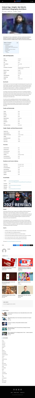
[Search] (32, 1)
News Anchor (4, 363)
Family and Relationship (9, 46)
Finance (3, 356)
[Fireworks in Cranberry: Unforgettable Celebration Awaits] (4, 324)
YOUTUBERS (4, 382)
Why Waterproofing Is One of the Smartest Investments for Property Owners (19, 318)
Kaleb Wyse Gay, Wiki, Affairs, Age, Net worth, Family (24, 296)
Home (3, 360)
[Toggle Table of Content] (17, 42)
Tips (2, 375)
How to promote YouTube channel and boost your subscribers (8, 282)
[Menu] (2, 1)
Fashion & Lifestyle (5, 354)
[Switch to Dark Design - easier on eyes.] (31, 1)
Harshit (6, 11)
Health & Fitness (4, 359)
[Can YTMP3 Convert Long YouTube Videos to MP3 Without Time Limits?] (9, 262)
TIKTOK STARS (4, 373)
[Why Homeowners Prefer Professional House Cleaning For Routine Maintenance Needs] (4, 328)
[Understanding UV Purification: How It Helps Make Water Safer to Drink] (4, 314)
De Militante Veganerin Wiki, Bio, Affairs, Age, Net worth (8, 296)
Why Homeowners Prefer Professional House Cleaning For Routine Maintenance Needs (19, 328)
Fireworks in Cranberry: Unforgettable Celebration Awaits (17, 322)
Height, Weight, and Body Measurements (12, 47)
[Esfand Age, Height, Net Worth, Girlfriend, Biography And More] (17, 23)
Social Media (8, 50)
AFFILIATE (3, 343)
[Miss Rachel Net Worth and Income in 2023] (25, 276)
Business (3, 350)
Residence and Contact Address (10, 49)
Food (3, 357)
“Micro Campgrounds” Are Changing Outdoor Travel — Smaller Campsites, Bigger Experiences (20, 333)
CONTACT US (22, 392)
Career (7, 51)
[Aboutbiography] (17, 1)
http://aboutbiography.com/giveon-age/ (14, 241)
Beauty (3, 347)
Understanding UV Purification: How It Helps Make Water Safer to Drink (20, 312)
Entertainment (4, 353)
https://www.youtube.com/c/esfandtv (15, 188)
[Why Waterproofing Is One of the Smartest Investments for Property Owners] (4, 319)
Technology (4, 372)
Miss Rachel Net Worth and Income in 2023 (24, 282)
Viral (2, 379)
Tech (3, 370)
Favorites (7, 48)
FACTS (8, 52)
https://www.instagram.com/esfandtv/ (15, 185)
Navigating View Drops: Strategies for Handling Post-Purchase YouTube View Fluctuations (24, 268)
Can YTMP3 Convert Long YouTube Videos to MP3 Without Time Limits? (9, 268)
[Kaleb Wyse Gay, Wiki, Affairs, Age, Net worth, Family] (25, 290)
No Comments (15, 11)
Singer (3, 366)
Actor (3, 340)
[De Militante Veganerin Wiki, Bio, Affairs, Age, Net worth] (9, 290)
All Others (3, 344)
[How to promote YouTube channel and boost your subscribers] (9, 276)
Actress (3, 341)
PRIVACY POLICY (16, 392)
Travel (3, 376)
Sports (3, 369)
